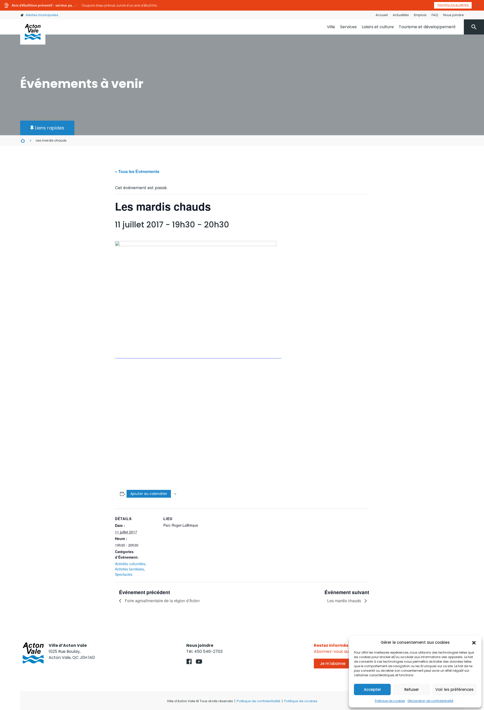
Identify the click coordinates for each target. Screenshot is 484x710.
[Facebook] (189, 661)
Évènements (22, 140)
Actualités (401, 15)
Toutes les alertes (453, 5)
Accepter (372, 689)
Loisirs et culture (378, 27)
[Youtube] (199, 661)
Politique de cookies (390, 701)
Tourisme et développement (427, 27)
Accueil (382, 15)
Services (348, 27)
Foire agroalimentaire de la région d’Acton (162, 600)
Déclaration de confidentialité (430, 701)
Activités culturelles (130, 563)
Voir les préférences (454, 689)
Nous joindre (453, 15)
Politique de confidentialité (258, 701)
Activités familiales (129, 568)
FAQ (435, 15)
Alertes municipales (42, 15)
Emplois (420, 15)
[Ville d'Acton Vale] (32, 32)
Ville (331, 27)
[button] (473, 642)
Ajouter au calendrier (148, 493)
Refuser (411, 689)
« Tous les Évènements (137, 171)
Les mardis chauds (344, 600)
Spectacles (123, 574)
